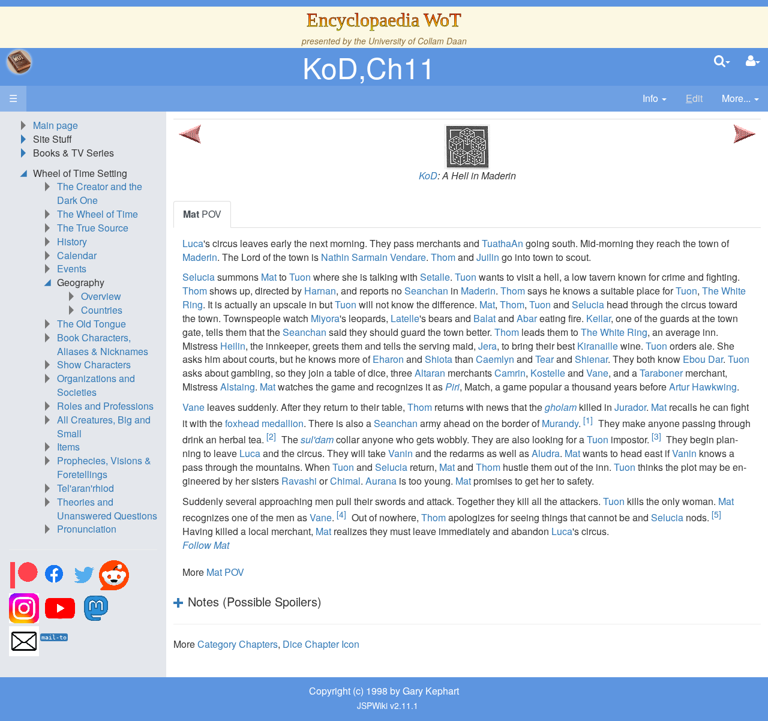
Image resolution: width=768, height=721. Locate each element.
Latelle (405, 318)
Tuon (300, 277)
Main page (55, 125)
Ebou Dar (703, 359)
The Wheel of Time (97, 214)
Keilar (598, 318)
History (72, 241)
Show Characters (94, 364)
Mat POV (225, 572)
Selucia (198, 277)
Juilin (487, 257)
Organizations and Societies (96, 385)
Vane (597, 373)
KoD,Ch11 (369, 67)
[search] (722, 61)
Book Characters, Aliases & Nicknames (102, 344)
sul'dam (317, 439)
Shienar (591, 359)
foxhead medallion (264, 423)
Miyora (325, 318)
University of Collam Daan (417, 41)
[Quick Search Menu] (722, 61)
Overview (101, 296)
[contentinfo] (655, 99)
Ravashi (299, 481)
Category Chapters (237, 644)
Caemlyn (495, 359)
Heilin (232, 346)
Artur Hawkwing (703, 386)
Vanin (400, 453)
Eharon (388, 359)
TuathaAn (502, 243)
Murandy (560, 423)
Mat (269, 277)
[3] (656, 436)
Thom (443, 257)
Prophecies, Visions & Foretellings (104, 467)
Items (68, 446)
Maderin (199, 257)
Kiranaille (597, 346)
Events (71, 268)
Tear (544, 359)
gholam (561, 407)
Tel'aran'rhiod (85, 488)
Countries (101, 310)
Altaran (430, 373)
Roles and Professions (105, 406)
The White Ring (614, 332)
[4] (341, 514)
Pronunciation (86, 529)
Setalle (435, 277)
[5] (716, 514)
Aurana (381, 481)
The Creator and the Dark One (99, 193)
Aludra (546, 453)
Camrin (510, 373)
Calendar (77, 255)
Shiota (438, 359)
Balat (484, 318)
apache (19, 62)
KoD (428, 175)
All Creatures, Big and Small (104, 426)
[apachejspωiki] (19, 62)
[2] (271, 436)
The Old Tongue (91, 324)
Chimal (345, 481)
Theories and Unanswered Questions (107, 508)
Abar (527, 318)
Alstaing (237, 386)
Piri (452, 386)
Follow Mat (205, 545)
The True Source (92, 228)
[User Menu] (753, 61)
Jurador (630, 407)
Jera (487, 346)
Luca (192, 243)
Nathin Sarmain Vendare (373, 257)
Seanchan (426, 291)
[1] (588, 420)
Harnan (320, 291)
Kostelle (547, 373)
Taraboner (661, 373)
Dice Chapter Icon (321, 644)
